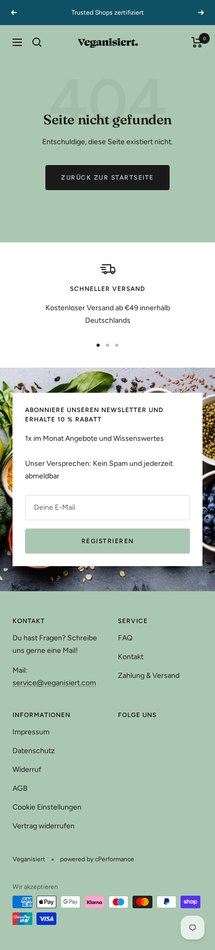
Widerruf (27, 769)
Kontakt (131, 656)
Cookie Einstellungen (47, 807)
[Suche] (37, 42)
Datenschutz (34, 750)
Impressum (31, 732)
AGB (20, 788)
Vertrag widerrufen (44, 826)
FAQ (125, 638)
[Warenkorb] (197, 42)
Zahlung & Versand (149, 675)
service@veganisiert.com (54, 682)
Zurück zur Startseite (107, 177)
